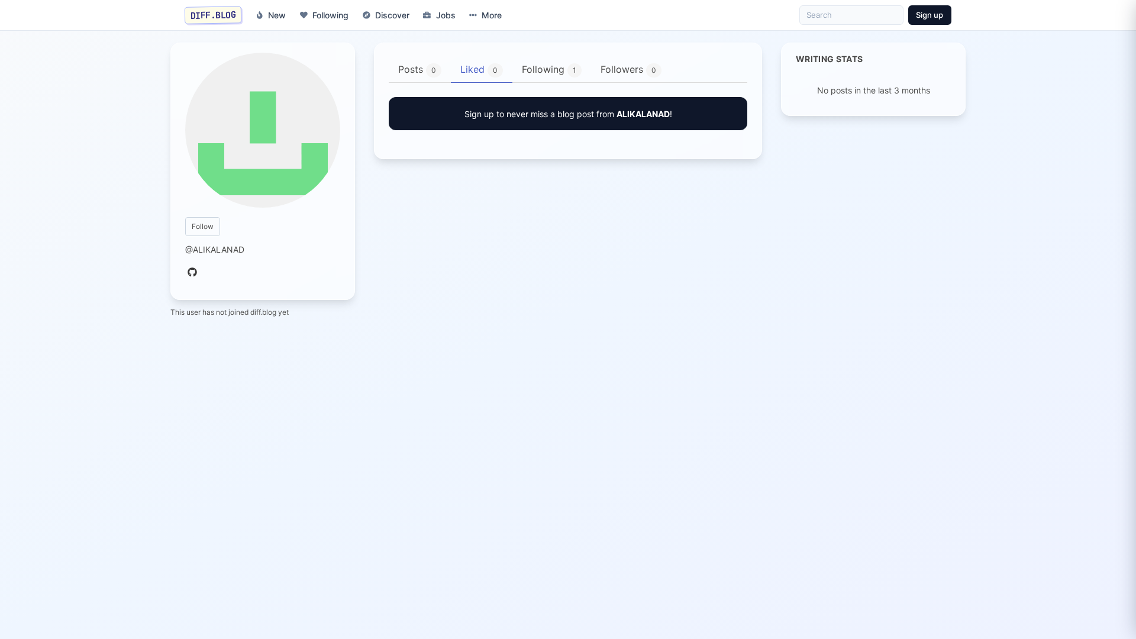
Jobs (446, 15)
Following (330, 15)
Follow (203, 226)
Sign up (929, 15)
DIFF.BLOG (213, 14)
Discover (392, 15)
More (492, 15)
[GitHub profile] (192, 272)
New (277, 15)
